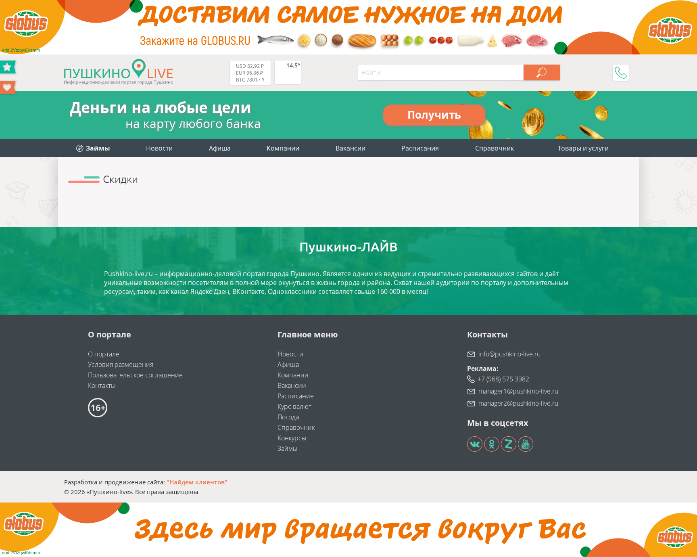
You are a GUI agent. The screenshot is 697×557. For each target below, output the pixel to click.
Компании (283, 148)
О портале (103, 354)
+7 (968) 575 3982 (503, 379)
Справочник (494, 148)
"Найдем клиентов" (197, 482)
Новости (159, 148)
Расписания (420, 148)
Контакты (102, 385)
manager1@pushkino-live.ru (518, 391)
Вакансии (350, 148)
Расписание (296, 396)
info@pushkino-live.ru (509, 354)
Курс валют (294, 406)
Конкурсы (292, 437)
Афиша (220, 148)
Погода (288, 417)
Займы (288, 448)
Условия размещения (120, 364)
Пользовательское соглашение (135, 375)
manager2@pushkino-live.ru (518, 403)
